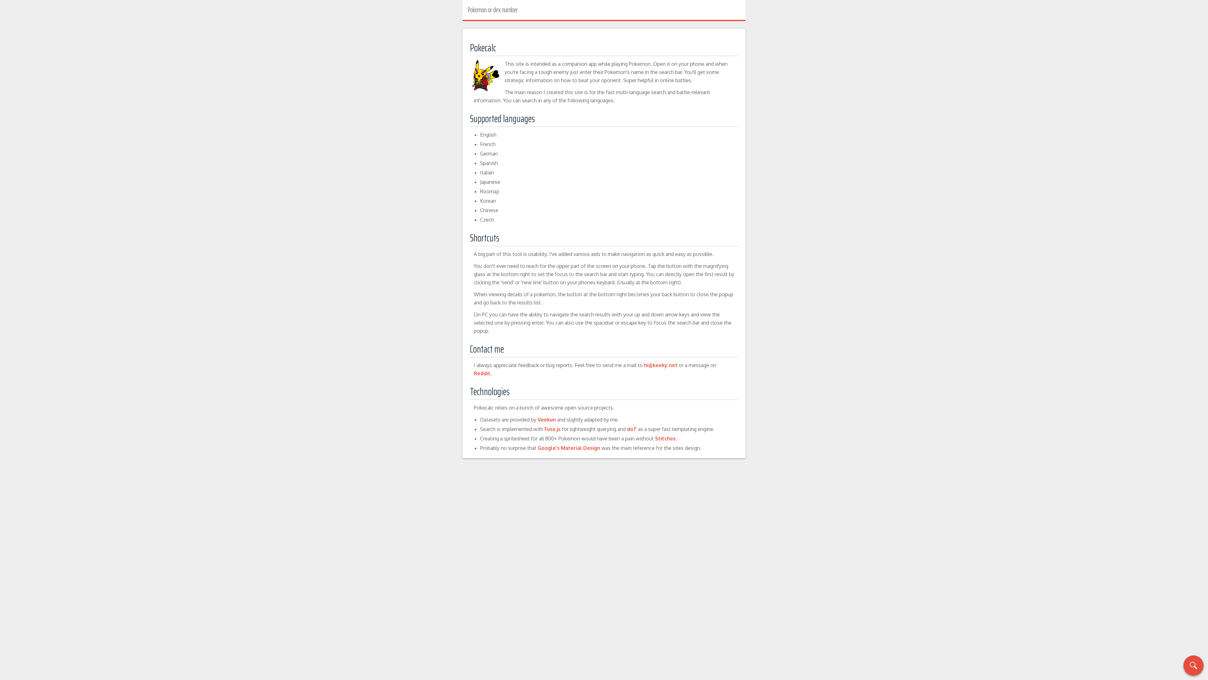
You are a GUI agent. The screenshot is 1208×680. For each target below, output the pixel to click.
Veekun (547, 419)
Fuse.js (553, 429)
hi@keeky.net (661, 365)
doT (632, 429)
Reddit (482, 373)
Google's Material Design (569, 448)
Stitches (665, 438)
